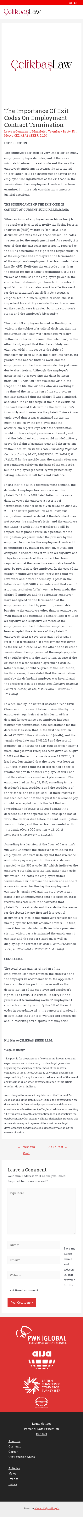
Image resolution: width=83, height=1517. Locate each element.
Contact (41, 1434)
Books (12, 1484)
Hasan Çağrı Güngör (47, 1508)
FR (70, 2)
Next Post (57, 1147)
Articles (14, 1468)
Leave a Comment (17, 131)
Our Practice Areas (21, 1457)
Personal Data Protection (41, 1429)
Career (13, 1451)
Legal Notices (41, 1423)
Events (13, 1479)
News (12, 1473)
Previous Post (26, 1148)
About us (14, 1441)
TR (75, 2)
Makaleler (39, 131)
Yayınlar (54, 131)
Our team (14, 1446)
